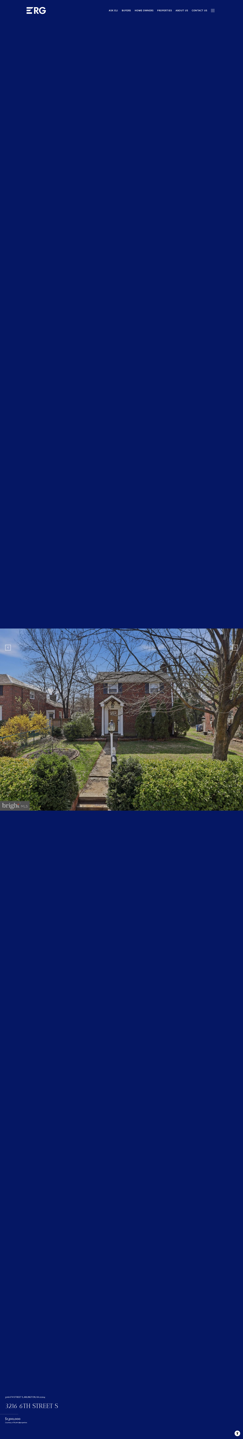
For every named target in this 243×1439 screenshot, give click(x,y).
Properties (164, 10)
